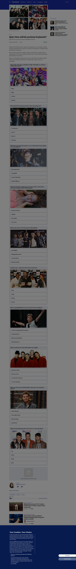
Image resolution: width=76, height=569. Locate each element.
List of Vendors (14, 563)
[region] (38, 547)
